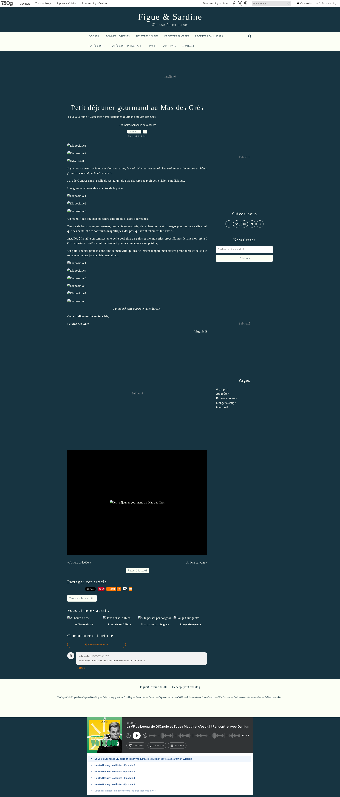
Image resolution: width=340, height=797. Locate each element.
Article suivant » (196, 562)
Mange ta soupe (226, 403)
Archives (169, 46)
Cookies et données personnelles (247, 697)
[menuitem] (94, 36)
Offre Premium (223, 697)
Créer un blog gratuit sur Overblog (117, 697)
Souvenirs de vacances (143, 125)
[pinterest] (245, 3)
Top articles (140, 697)
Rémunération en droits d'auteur (200, 697)
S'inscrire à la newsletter (82, 598)
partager (159, 745)
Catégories (96, 46)
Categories (96, 116)
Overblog (194, 687)
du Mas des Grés (131, 180)
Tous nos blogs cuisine (215, 3)
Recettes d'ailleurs (209, 36)
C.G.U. (180, 697)
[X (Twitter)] (240, 3)
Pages (153, 46)
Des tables (124, 125)
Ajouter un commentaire (96, 644)
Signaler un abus (166, 697)
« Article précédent (79, 562)
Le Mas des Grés (78, 324)
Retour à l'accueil (137, 570)
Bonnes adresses (118, 36)
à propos (179, 745)
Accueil (94, 36)
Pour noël (222, 407)
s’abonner (138, 745)
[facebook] (234, 3)
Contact (188, 46)
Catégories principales (126, 46)
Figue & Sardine (170, 17)
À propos (222, 389)
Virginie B (200, 331)
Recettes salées (147, 36)
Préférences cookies (273, 697)
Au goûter (222, 393)
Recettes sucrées (176, 36)
